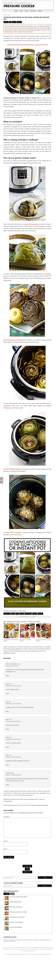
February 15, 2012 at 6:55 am (13, 774)
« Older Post (27, 866)
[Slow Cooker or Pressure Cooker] (19, 5)
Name (5, 841)
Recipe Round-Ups (28, 613)
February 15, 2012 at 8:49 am (13, 757)
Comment (6, 816)
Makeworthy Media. (18, 954)
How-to (17, 613)
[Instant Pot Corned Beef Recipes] (27, 638)
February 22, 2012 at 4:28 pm (13, 685)
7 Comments (33, 616)
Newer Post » (27, 872)
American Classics (7, 613)
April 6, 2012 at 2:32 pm (12, 665)
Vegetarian (19, 22)
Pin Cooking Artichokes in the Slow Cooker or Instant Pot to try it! (27, 45)
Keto (10, 22)
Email (5, 849)
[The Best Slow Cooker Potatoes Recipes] (11, 638)
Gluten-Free (6, 22)
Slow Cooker (40, 613)
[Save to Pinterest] (1, 478)
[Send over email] (1, 482)
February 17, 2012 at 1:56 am (13, 721)
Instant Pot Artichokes (31, 224)
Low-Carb (14, 22)
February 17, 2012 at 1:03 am (13, 739)
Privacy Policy (48, 954)
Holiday (13, 613)
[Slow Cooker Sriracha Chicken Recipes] (43, 638)
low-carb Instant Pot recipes (32, 30)
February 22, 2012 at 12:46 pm (14, 703)
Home (27, 869)
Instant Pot (21, 613)
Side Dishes (35, 613)
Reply (7, 675)
